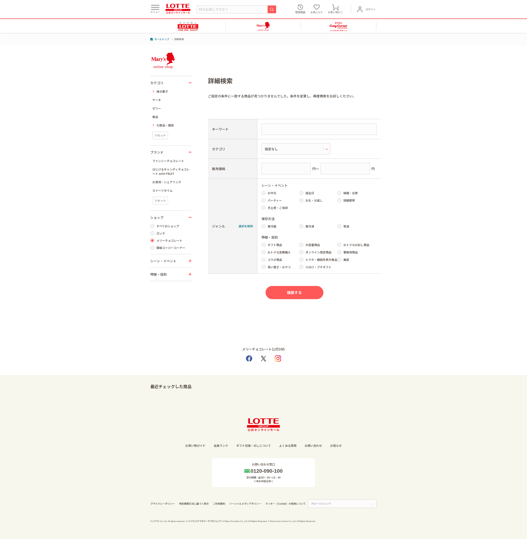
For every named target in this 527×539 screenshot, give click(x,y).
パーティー (275, 200)
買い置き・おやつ (279, 267)
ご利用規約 (219, 503)
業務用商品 (350, 252)
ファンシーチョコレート (168, 161)
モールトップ (161, 39)
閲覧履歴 (300, 12)
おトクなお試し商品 (356, 245)
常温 (346, 226)
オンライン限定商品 (318, 252)
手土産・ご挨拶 (278, 208)
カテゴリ (218, 148)
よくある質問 (287, 445)
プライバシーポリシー (162, 503)
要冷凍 (309, 226)
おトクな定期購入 (279, 252)
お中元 (272, 193)
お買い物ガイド (195, 445)
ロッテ (160, 233)
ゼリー (156, 108)
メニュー (155, 11)
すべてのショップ (167, 226)
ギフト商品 (275, 245)
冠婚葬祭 (349, 200)
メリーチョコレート (169, 240)
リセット (160, 135)
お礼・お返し (314, 200)
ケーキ (156, 100)
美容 (346, 260)
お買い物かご (335, 12)
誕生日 (309, 193)
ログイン (370, 9)
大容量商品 (312, 245)
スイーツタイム (162, 190)
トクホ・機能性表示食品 (321, 260)
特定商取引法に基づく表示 (194, 503)
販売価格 (218, 168)
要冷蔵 (272, 226)
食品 (155, 117)
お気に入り (316, 12)
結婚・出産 (350, 193)
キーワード (220, 129)
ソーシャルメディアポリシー (245, 503)
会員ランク (221, 445)
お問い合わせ (313, 445)
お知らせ (336, 445)
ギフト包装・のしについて (253, 445)
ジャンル (218, 226)
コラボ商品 (275, 260)
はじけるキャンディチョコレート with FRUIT (171, 171)
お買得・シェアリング (166, 182)
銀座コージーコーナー (170, 248)
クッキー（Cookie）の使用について (285, 503)
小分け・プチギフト (318, 267)
